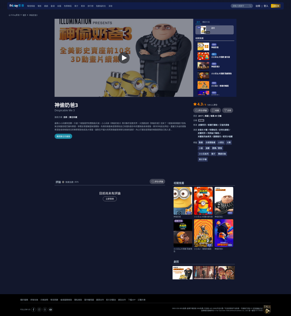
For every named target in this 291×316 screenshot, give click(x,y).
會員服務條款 (66, 299)
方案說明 (44, 299)
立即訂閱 (275, 6)
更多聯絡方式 (258, 308)
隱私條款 (78, 299)
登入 (266, 6)
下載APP (131, 299)
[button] (232, 272)
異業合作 (100, 299)
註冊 (258, 6)
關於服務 (24, 299)
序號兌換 (34, 299)
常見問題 (54, 299)
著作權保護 (89, 299)
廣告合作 (122, 299)
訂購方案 (142, 299)
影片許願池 (111, 299)
